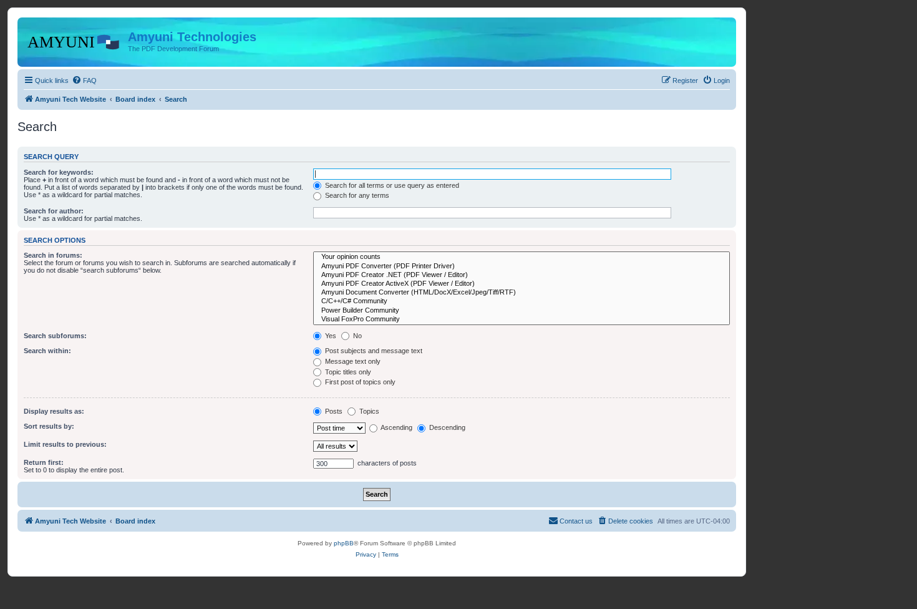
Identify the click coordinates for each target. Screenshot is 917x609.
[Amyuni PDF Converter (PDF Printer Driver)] (521, 266)
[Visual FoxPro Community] (521, 319)
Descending (446, 427)
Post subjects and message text (372, 350)
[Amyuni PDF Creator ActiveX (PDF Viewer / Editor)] (521, 284)
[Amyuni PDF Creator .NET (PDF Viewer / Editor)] (521, 275)
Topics (368, 411)
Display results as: (54, 411)
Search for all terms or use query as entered (391, 185)
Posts (332, 411)
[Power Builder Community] (521, 310)
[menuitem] (84, 80)
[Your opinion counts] (521, 257)
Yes (329, 335)
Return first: (44, 462)
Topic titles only (347, 372)
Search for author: (54, 211)
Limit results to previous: (65, 444)
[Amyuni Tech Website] (74, 41)
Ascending (395, 427)
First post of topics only (359, 382)
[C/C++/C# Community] (521, 301)
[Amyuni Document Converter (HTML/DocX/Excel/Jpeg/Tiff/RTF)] (521, 292)
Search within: (47, 350)
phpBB (344, 543)
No (356, 335)
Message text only (352, 361)
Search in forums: (53, 255)
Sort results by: (49, 426)
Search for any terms (356, 195)
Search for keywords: (59, 172)
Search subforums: (55, 335)
